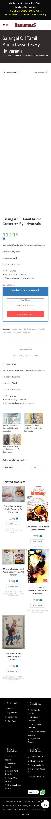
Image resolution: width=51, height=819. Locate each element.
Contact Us (21, 7)
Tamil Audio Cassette (34, 711)
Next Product (39, 72)
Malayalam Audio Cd (36, 770)
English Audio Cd (37, 776)
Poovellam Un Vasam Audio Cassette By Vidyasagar (13, 509)
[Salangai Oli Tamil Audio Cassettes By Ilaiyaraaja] (33, 418)
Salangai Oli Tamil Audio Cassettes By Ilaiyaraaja (33, 428)
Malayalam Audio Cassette (36, 733)
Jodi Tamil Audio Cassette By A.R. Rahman (13, 656)
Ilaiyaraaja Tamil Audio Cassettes (40, 611)
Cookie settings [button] (38, 809)
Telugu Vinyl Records (11, 779)
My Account (15, 3)
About (32, 7)
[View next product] (46, 72)
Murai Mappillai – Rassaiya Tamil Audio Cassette (38, 590)
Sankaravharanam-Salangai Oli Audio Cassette (11, 428)
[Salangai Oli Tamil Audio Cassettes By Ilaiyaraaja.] (12, 439)
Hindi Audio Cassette (34, 719)
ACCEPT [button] (25, 814)
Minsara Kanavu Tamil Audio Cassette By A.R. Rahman (13, 572)
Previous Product (13, 72)
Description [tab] (25, 349)
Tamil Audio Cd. (36, 757)
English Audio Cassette (35, 740)
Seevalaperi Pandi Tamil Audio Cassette (38, 528)
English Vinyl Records (11, 772)
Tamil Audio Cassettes (21, 332)
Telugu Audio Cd (37, 765)
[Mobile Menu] (47, 25)
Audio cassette (19, 329)
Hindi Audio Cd (36, 761)
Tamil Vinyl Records (10, 758)
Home (10, 708)
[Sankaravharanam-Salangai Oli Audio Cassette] (12, 418)
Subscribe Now (25, 314)
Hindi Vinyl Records (10, 765)
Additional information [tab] (25, 356)
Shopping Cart (32, 3)
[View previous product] (5, 72)
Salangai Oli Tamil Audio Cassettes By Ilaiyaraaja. (11, 449)
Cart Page (12, 721)
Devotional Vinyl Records (13, 786)
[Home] (3, 55)
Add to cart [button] (13, 524)
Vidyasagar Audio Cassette (16, 531)
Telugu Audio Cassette (34, 726)
